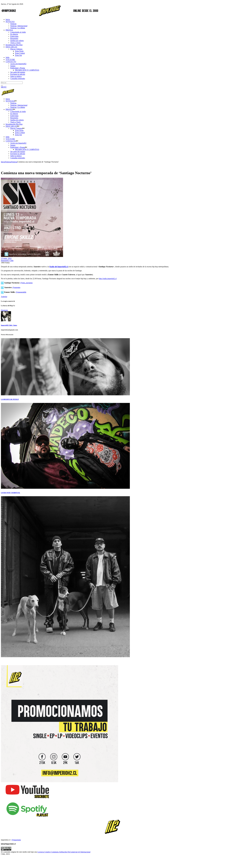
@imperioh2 (16, 840)
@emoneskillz (21, 292)
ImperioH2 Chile (7, 261)
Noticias (8, 162)
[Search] (2, 85)
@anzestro (16, 287)
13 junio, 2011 (6, 258)
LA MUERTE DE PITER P (10, 399)
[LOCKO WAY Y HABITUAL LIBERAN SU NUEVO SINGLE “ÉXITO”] (65, 488)
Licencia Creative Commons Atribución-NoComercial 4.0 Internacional (64, 852)
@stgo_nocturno (26, 283)
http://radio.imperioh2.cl (108, 279)
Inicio (3, 162)
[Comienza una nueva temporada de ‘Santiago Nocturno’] (6, 321)
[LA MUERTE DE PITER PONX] (65, 395)
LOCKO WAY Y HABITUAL (10, 493)
